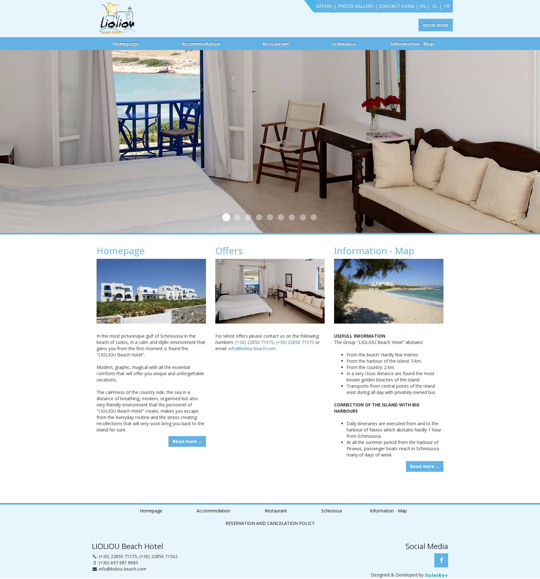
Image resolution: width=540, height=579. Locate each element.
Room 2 (259, 217)
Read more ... (187, 441)
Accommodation (201, 43)
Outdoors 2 (270, 217)
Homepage (126, 43)
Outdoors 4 (292, 217)
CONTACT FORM (396, 6)
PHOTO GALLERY (355, 6)
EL (435, 6)
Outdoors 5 (303, 217)
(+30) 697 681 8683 (118, 563)
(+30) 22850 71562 (158, 556)
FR (447, 6)
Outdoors (248, 217)
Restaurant (276, 43)
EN (423, 6)
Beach (237, 217)
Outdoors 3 (281, 217)
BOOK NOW (435, 25)
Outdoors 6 (314, 217)
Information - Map (412, 43)
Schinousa (343, 43)
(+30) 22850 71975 (254, 342)
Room (226, 217)
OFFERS (324, 6)
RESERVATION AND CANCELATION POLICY (270, 523)
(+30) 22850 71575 (295, 342)
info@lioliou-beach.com (252, 348)
